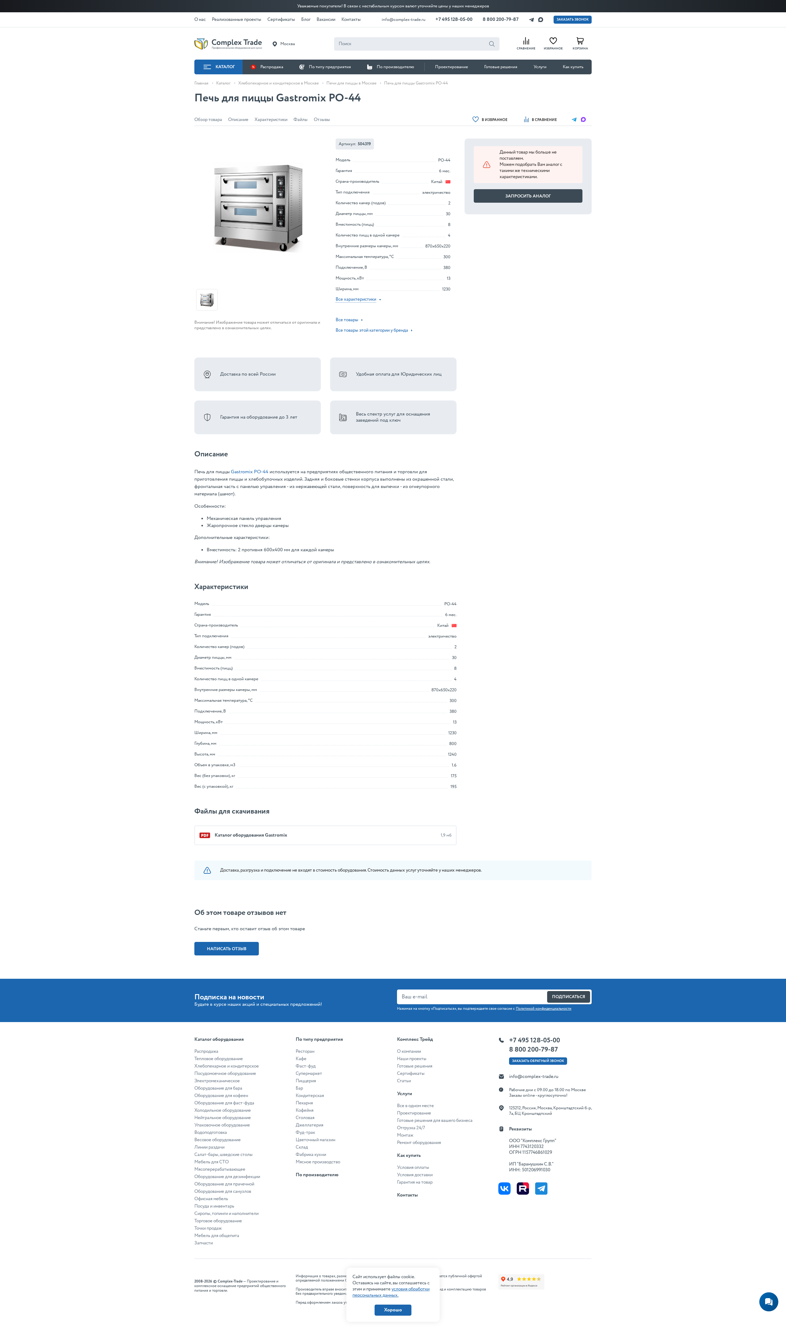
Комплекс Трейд (415, 1039)
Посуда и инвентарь (214, 1206)
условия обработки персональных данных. (391, 1292)
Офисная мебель (211, 1199)
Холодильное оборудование (222, 1110)
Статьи (404, 1081)
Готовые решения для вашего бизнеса (435, 1120)
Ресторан (305, 1051)
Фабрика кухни (311, 1154)
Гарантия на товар (415, 1182)
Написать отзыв (227, 949)
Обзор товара (208, 119)
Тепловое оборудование (218, 1059)
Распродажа (271, 67)
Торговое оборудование (218, 1221)
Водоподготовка (210, 1132)
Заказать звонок (573, 19)
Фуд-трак (305, 1132)
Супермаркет (309, 1073)
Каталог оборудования (219, 1039)
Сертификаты (411, 1073)
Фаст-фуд (306, 1066)
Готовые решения (500, 67)
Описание (238, 119)
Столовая (305, 1118)
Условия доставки (415, 1175)
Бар (299, 1088)
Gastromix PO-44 (249, 471)
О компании (409, 1051)
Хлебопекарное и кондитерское (226, 1066)
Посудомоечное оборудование (225, 1073)
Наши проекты (411, 1059)
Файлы (301, 119)
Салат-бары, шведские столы (223, 1154)
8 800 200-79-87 (501, 19)
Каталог (225, 67)
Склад (302, 1147)
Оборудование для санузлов (222, 1191)
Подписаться (568, 997)
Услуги (540, 67)
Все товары (347, 320)
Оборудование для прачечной (224, 1184)
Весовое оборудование (217, 1140)
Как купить (573, 67)
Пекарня (304, 1103)
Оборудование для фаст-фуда (224, 1103)
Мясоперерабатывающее (219, 1169)
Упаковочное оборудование (222, 1125)
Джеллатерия (309, 1125)
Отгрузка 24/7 (411, 1128)
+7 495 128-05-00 (454, 19)
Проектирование (451, 67)
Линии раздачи (209, 1147)
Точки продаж (208, 1228)
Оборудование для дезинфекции (227, 1176)
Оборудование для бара (218, 1088)
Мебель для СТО (211, 1162)
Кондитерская (310, 1095)
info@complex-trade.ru (404, 20)
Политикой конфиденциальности (543, 1008)
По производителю (395, 67)
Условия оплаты (413, 1167)
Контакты (407, 1195)
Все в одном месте (415, 1106)
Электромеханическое (217, 1081)
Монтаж (405, 1135)
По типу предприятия (330, 67)
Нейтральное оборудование (222, 1118)
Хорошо (393, 1310)
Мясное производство (318, 1162)
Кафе (301, 1059)
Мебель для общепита (216, 1235)
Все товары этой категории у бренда (372, 330)
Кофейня (304, 1110)
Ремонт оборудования (419, 1142)
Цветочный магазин (315, 1140)
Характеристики (271, 119)
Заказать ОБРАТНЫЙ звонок (538, 1061)
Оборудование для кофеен (221, 1095)
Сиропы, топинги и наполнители (226, 1213)
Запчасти (203, 1243)
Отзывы (322, 119)
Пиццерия (306, 1081)
